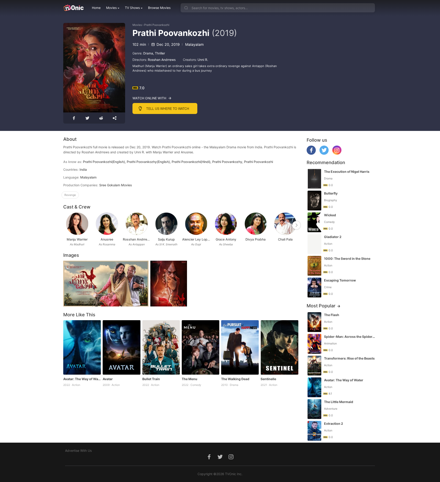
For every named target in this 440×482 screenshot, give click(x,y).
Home (96, 8)
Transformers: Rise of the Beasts (349, 358)
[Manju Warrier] (77, 223)
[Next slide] (296, 225)
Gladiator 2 (332, 237)
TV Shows (132, 8)
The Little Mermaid (338, 402)
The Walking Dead (235, 379)
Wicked (330, 215)
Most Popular (321, 306)
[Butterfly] (314, 201)
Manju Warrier (77, 239)
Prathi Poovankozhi (156, 25)
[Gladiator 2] (314, 244)
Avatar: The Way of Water (82, 379)
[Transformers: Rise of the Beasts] (314, 366)
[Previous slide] (66, 225)
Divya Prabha (255, 239)
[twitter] (324, 153)
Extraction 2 (333, 423)
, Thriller (159, 53)
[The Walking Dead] (240, 347)
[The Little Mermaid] (314, 409)
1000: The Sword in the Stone (347, 258)
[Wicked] (314, 222)
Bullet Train (151, 379)
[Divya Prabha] (256, 223)
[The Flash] (314, 322)
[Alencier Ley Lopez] (196, 223)
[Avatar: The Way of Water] (82, 347)
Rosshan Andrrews (162, 60)
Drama (148, 53)
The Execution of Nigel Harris (346, 171)
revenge (70, 195)
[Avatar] (121, 347)
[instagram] (336, 153)
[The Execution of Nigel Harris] (314, 179)
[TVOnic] (73, 7)
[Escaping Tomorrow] (314, 288)
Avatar (108, 379)
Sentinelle (268, 379)
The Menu (189, 379)
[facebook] (311, 153)
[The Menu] (200, 347)
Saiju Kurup (166, 239)
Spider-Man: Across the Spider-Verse (350, 336)
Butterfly (331, 193)
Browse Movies (159, 8)
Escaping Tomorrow (340, 280)
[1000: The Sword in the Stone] (314, 266)
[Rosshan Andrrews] (137, 223)
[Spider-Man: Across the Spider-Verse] (314, 344)
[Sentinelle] (279, 347)
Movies (111, 8)
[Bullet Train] (161, 347)
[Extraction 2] (314, 431)
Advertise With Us (78, 450)
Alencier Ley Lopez (196, 239)
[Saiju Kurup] (166, 223)
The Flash (331, 315)
